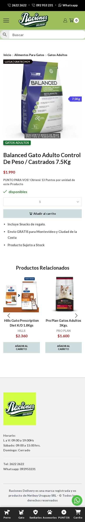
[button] (8, 315)
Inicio (7, 55)
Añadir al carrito (44, 213)
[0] (78, 20)
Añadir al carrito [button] (21, 347)
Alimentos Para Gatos (29, 55)
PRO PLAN (63, 330)
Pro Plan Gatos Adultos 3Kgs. (63, 322)
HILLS (22, 330)
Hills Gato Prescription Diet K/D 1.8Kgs (21, 322)
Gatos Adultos (57, 55)
